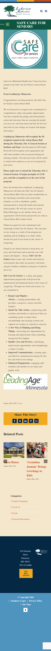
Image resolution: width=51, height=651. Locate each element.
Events (20, 403)
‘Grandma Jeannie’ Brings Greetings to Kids (36, 468)
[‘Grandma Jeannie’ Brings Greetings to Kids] (37, 443)
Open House (11, 462)
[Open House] (14, 443)
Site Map (26, 604)
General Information (21, 518)
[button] (5, 461)
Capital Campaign (20, 500)
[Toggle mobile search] (41, 11)
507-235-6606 (25, 564)
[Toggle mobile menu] (46, 11)
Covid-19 (16, 506)
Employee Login (18, 600)
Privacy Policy (35, 600)
